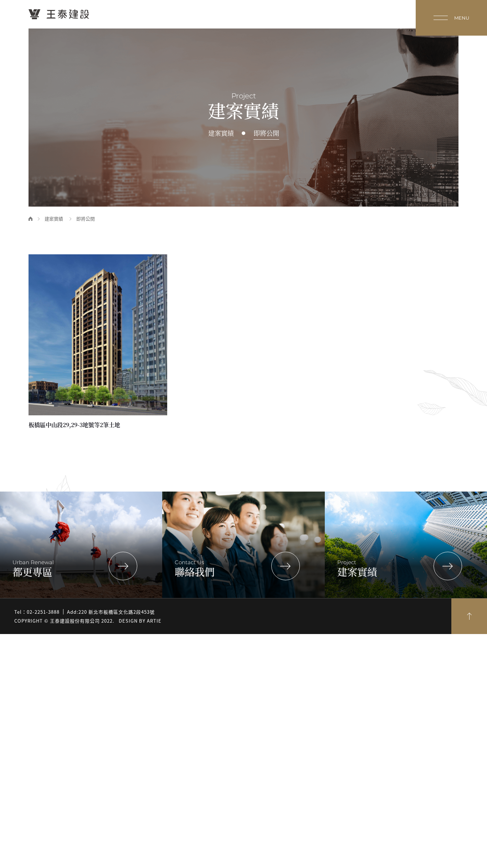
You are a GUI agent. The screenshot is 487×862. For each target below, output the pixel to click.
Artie (154, 620)
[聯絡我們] (285, 566)
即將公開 (266, 133)
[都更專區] (123, 566)
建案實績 (221, 133)
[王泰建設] (59, 14)
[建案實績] (448, 566)
